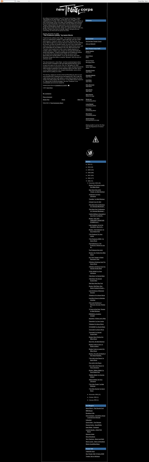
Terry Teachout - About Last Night (95, 439)
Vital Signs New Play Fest (96, 283)
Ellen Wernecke (90, 85)
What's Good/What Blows (93, 444)
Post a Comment (47, 97)
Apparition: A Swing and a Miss (97, 318)
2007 (89, 175)
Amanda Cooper (90, 70)
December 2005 (93, 183)
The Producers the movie (96, 250)
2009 (89, 170)
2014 (89, 164)
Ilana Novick (89, 89)
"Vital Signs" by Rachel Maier (97, 276)
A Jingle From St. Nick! (95, 202)
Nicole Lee (89, 99)
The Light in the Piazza (95, 363)
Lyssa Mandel (89, 104)
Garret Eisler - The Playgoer (93, 422)
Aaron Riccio (50, 87)
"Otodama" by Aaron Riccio (96, 324)
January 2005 (93, 400)
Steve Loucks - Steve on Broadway (95, 441)
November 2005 (93, 394)
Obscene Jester (90, 434)
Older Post (80, 99)
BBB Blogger (89, 410)
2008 (89, 172)
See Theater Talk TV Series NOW (95, 454)
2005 (89, 181)
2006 (89, 178)
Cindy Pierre (89, 65)
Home (63, 99)
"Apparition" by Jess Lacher (96, 321)
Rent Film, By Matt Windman (97, 341)
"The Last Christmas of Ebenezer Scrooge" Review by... (97, 304)
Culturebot (88, 420)
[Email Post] (68, 85)
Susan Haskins (90, 51)
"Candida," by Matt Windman (97, 199)
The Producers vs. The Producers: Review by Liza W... (97, 245)
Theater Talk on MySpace (93, 456)
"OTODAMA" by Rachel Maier (97, 327)
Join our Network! (90, 44)
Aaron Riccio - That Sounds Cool (95, 408)
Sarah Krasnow (90, 118)
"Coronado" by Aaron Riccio (96, 329)
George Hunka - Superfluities (94, 425)
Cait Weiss (89, 80)
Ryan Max (88, 109)
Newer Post (46, 99)
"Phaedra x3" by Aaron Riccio (97, 295)
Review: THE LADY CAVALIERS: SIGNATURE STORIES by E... (96, 220)
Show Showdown (90, 436)
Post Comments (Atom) (56, 103)
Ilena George (89, 94)
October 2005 (93, 397)
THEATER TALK (90, 451)
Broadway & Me (90, 413)
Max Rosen (89, 113)
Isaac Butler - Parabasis (92, 427)
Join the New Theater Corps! (93, 41)
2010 (89, 167)
